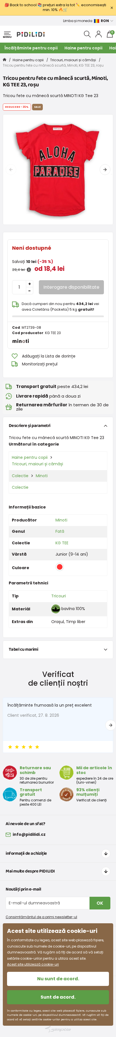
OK (100, 903)
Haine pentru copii (83, 48)
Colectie (20, 476)
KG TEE (61, 543)
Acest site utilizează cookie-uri (33, 964)
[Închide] (112, 7)
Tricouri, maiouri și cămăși (73, 60)
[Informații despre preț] (29, 270)
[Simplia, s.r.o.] (58, 1029)
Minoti (42, 476)
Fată (59, 531)
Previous (11, 169)
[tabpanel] (58, 169)
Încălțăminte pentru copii (31, 48)
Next (105, 169)
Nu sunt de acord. (58, 978)
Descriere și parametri (29, 425)
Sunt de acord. (58, 997)
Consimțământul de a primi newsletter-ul (41, 917)
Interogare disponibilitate (71, 287)
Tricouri (58, 596)
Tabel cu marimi (23, 649)
